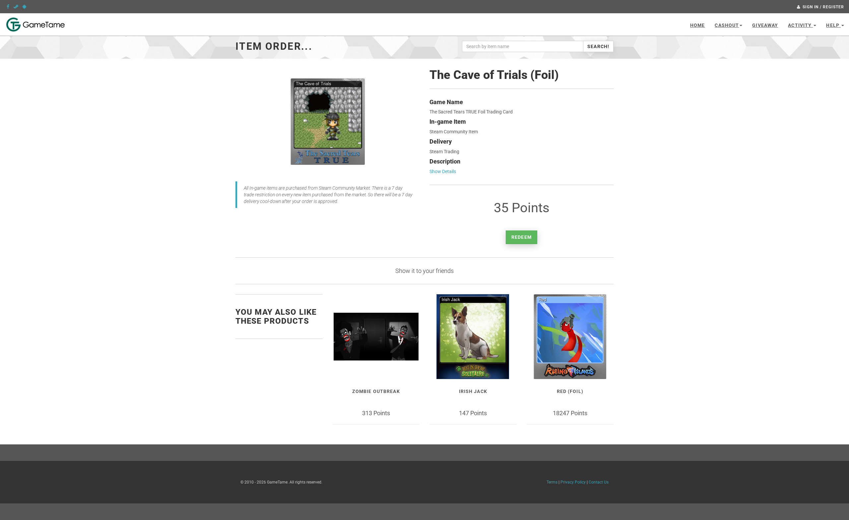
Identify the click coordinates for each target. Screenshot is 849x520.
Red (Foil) (570, 391)
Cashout (727, 25)
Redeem (521, 237)
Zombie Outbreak (376, 391)
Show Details (442, 171)
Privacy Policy (573, 482)
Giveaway (765, 25)
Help (833, 25)
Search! (598, 46)
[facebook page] (8, 6)
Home (697, 25)
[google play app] (24, 6)
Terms (552, 482)
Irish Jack (473, 391)
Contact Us (599, 482)
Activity (800, 25)
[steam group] (16, 6)
